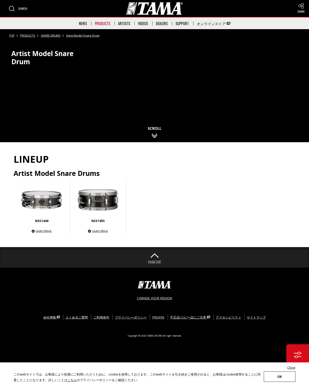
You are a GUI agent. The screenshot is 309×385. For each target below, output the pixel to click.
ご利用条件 (101, 317)
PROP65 (158, 317)
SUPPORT (182, 23)
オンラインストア (212, 23)
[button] (18, 8)
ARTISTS (124, 23)
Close (291, 367)
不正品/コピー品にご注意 (188, 317)
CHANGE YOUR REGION (154, 298)
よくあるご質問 (77, 317)
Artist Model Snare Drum (83, 35)
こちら (72, 380)
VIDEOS (143, 23)
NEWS (83, 23)
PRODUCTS (102, 23)
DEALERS (162, 23)
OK (279, 376)
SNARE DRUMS (51, 35)
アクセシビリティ (228, 317)
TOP (12, 35)
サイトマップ (256, 317)
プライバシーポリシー (131, 317)
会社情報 (50, 317)
